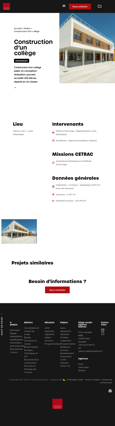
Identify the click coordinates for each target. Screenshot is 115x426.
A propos (14, 323)
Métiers (28, 322)
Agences (83, 358)
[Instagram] (102, 333)
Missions (50, 322)
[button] (64, 6)
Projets (27, 28)
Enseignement (21, 61)
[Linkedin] (102, 330)
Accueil (17, 28)
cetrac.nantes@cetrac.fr (90, 351)
